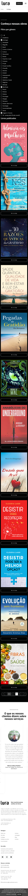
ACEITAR (19, 894)
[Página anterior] (6, 694)
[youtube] (11, 857)
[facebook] (2, 857)
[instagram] (7, 857)
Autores (16, 833)
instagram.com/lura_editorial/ (7, 851)
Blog (16, 837)
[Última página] (24, 694)
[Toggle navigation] (25, 3)
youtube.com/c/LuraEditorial (7, 853)
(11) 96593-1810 (5, 867)
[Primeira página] (3, 694)
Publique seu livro (5, 839)
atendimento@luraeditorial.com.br (10, 882)
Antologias (17, 835)
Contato (16, 839)
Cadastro (19, 3)
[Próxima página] (21, 694)
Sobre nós (3, 833)
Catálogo (3, 837)
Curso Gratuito (4, 841)
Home (2, 9)
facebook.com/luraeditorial (7, 849)
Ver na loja (14, 165)
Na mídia (3, 835)
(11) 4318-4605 (5, 865)
